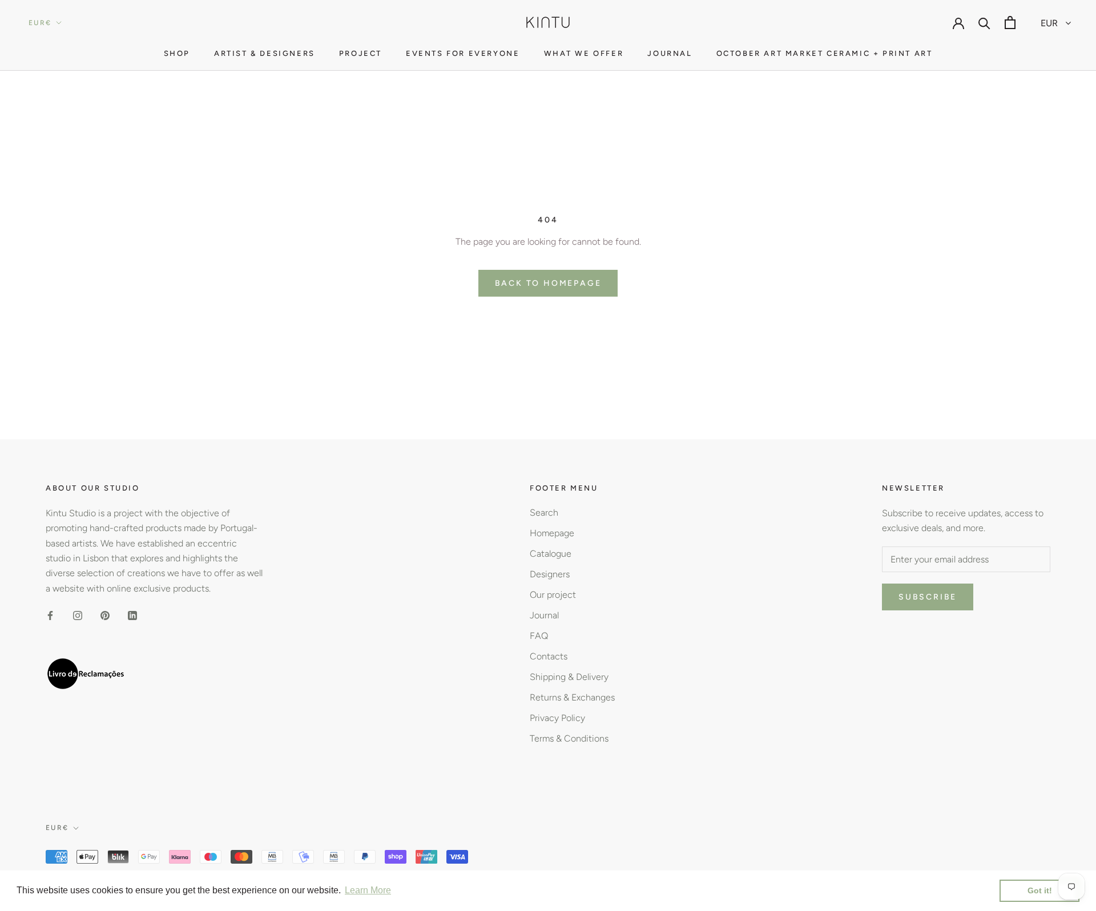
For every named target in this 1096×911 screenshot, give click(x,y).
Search (544, 512)
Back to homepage (548, 283)
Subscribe (927, 597)
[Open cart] (1010, 22)
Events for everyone (462, 53)
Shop (177, 53)
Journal (669, 53)
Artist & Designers (264, 53)
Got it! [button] (1040, 890)
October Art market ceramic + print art (824, 53)
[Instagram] (77, 615)
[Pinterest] (105, 615)
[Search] (984, 23)
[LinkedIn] (132, 615)
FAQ (539, 635)
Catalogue (550, 553)
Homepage (552, 533)
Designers (550, 574)
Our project (553, 594)
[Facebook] (50, 615)
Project (360, 53)
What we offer (584, 53)
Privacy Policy (557, 717)
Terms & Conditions (569, 738)
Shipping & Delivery (569, 676)
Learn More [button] (368, 890)
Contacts (548, 656)
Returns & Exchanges (572, 697)
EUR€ (40, 23)
